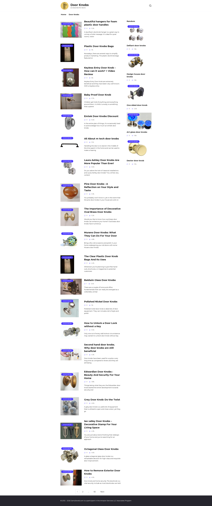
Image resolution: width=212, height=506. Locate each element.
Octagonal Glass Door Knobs (101, 449)
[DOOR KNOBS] (71, 36)
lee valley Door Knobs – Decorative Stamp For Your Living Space (100, 424)
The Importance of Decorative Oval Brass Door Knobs (102, 210)
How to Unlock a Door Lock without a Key (100, 325)
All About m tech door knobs (101, 138)
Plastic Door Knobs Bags (99, 46)
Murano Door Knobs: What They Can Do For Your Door (100, 234)
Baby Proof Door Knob (97, 94)
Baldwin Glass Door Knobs (100, 280)
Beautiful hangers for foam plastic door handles (100, 23)
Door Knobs (74, 15)
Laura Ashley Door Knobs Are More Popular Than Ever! (101, 162)
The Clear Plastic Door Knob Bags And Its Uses (101, 258)
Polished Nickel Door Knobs (100, 301)
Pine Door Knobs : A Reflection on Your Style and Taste (101, 187)
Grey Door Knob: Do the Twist (102, 399)
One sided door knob (137, 105)
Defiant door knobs (136, 45)
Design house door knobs (136, 75)
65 (95, 492)
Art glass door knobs (137, 132)
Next (102, 492)
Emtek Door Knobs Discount (101, 116)
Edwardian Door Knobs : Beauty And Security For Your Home (102, 374)
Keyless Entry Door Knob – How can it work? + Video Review (100, 71)
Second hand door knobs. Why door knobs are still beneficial (99, 347)
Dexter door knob (135, 160)
